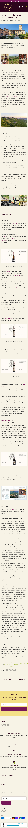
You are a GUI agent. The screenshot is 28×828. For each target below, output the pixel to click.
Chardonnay (17, 664)
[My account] (22, 7)
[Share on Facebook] (7, 670)
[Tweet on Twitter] (12, 670)
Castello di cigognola (11, 664)
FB (13, 223)
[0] (25, 7)
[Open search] (19, 7)
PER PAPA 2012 (6, 420)
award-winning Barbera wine (13, 96)
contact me (12, 477)
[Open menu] (2, 7)
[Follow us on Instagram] (5, 725)
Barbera (6, 664)
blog (17, 223)
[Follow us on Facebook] (2, 725)
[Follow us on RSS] (8, 725)
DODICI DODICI (9, 318)
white (4, 236)
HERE (13, 509)
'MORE (8, 271)
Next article (22, 679)
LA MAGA (18, 349)
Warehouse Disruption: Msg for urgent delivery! (14, 1)
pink (9, 236)
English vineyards (20, 287)
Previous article (7, 679)
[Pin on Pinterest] (10, 670)
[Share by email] (15, 670)
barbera (3, 20)
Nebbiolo (7, 404)
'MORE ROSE (18, 275)
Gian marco (25, 664)
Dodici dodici (21, 664)
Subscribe (14, 709)
